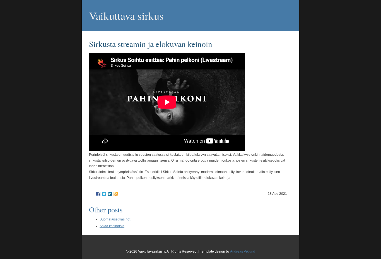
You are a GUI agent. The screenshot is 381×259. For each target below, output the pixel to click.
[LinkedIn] (110, 194)
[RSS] (116, 194)
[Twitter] (104, 194)
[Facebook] (98, 194)
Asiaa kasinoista (112, 226)
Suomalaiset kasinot (115, 219)
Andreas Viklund (242, 251)
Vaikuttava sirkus (126, 15)
